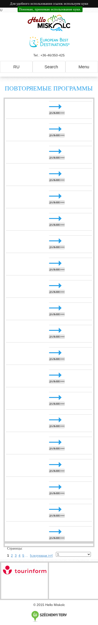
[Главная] (49, 23)
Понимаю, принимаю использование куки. (50, 9)
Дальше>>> (56, 113)
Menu (83, 66)
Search (50, 66)
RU (16, 66)
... (26, 555)
